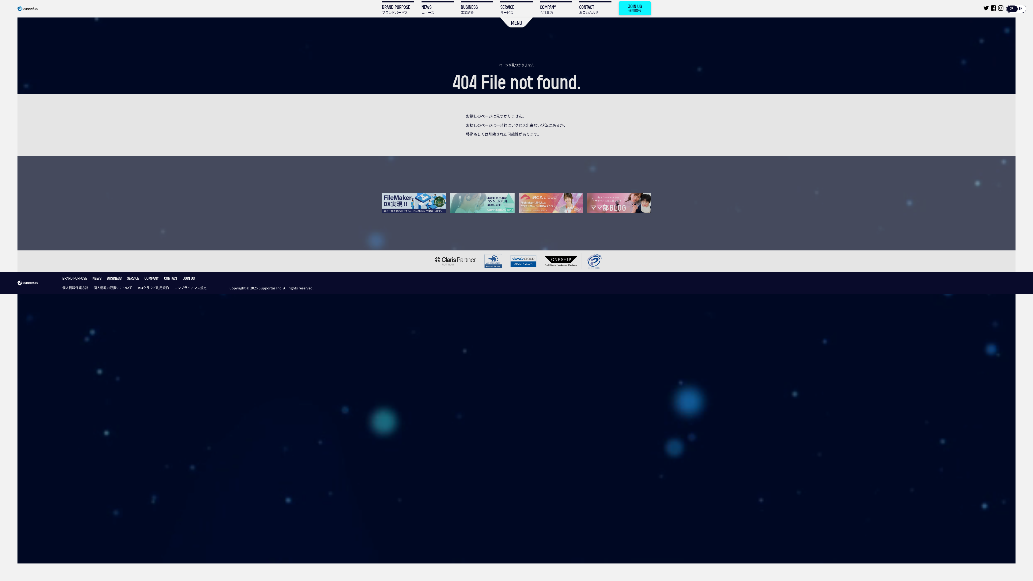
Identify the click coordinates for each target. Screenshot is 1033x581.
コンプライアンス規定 (190, 288)
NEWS (97, 278)
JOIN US (189, 278)
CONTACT (171, 278)
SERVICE (133, 278)
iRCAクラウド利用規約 (153, 288)
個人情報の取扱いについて (113, 288)
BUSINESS (114, 278)
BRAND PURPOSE (74, 278)
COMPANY (151, 278)
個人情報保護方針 (75, 288)
